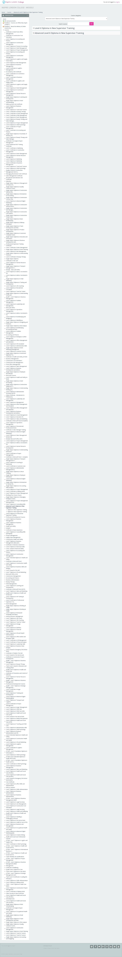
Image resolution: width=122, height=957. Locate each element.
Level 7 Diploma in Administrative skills (16, 727)
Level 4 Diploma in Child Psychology (15, 124)
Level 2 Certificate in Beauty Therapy (16, 257)
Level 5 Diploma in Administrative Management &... (15, 468)
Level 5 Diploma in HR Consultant (15, 344)
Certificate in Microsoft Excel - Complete (17, 457)
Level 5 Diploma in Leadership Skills (15, 644)
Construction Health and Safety (14, 539)
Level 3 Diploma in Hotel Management (16, 48)
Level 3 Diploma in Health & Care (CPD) (16, 822)
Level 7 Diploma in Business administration (13, 792)
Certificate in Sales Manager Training (16, 430)
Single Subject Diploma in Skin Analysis (16, 326)
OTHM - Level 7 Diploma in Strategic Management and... (16, 874)
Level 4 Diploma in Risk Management (16, 62)
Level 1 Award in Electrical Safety (15, 548)
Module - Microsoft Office (13, 269)
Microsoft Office (10, 307)
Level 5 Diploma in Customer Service (16, 351)
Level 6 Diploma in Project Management (17, 441)
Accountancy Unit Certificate (13, 72)
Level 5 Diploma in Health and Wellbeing (17, 811)
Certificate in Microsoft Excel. (14, 561)
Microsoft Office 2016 (12, 574)
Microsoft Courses (11, 375)
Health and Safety (11, 526)
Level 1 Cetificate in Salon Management (16, 247)
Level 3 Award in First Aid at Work (15, 716)
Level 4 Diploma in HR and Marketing (16, 742)
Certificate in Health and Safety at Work (16, 357)
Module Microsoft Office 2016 (14, 439)
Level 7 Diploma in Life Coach (14, 618)
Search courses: (63, 24)
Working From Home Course (13, 495)
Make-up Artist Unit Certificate (14, 104)
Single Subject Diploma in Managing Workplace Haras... (15, 497)
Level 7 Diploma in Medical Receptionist (16, 718)
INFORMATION (10, 899)
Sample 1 (8, 528)
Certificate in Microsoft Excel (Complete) (17, 420)
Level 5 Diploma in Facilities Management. (13, 301)
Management (9, 865)
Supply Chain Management (13, 537)
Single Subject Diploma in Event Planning (17, 249)
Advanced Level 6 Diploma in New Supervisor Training (59, 33)
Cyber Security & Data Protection (15, 893)
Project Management (12, 535)
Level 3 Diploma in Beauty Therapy (15, 664)
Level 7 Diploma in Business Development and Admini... (13, 412)
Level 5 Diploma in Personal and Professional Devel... (14, 427)
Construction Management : (13, 576)
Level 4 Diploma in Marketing (14, 159)
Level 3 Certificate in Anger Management (13, 690)
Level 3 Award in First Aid (13, 570)
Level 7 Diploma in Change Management (13, 624)
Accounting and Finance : (12, 578)
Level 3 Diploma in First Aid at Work (15, 820)
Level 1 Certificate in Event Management (17, 113)
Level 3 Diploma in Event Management (16, 153)
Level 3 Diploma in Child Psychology (15, 168)
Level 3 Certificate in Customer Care (15, 466)
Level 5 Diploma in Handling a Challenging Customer (14, 817)
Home (4, 19)
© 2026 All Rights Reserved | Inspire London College (12, 954)
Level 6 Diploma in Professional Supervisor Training (14, 514)
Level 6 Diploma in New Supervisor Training (55, 28)
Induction (8, 181)
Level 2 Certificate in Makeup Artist (15, 491)
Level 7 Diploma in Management (15, 402)
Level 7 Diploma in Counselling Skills (15, 504)
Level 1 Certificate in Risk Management (16, 115)
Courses (7, 30)
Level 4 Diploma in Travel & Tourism (16, 933)
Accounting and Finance (12, 335)
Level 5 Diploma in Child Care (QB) (15, 711)
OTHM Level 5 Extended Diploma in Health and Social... (15, 757)
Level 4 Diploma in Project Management (17, 123)
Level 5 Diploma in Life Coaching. (15, 286)
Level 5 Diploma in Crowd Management (16, 415)
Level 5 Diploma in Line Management (16, 804)
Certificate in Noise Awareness (14, 530)
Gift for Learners (10, 787)
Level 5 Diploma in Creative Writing (15, 835)
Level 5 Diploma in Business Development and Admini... (13, 369)
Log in (117, 2)
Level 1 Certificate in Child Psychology (16, 764)
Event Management (11, 604)
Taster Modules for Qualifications (15, 856)
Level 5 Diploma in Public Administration (17, 880)
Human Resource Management (14, 616)
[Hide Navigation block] (26, 15)
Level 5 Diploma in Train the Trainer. (16, 291)
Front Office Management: (13, 364)
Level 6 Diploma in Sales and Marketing (16, 769)
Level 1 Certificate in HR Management (16, 640)
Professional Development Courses (15, 517)
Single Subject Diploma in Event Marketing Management (14, 348)
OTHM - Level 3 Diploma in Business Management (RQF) (16, 863)
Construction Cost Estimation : (14, 360)
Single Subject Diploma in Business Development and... (15, 241)
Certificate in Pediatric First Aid (14, 653)
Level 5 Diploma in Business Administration (13, 795)
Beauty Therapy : (10, 582)
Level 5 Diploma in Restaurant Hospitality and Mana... (14, 613)
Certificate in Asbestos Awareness (15, 545)
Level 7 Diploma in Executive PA (14, 417)
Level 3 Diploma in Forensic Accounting (16, 46)
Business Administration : (13, 580)
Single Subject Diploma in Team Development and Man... (14, 227)
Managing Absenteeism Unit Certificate (16, 174)
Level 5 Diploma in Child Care (14, 709)
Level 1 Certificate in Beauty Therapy (16, 111)
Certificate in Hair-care (12, 260)
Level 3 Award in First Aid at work (15, 655)
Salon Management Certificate (14, 176)
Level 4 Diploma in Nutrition (13, 627)
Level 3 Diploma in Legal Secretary (15, 809)
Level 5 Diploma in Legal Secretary (15, 802)
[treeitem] (15, 19)
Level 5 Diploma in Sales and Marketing (16, 419)
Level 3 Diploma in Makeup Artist (15, 882)
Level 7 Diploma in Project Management (17, 493)
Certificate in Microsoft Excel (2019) (15, 589)
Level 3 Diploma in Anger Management (16, 707)
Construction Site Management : (14, 362)
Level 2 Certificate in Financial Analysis (16, 642)
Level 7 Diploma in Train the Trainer (15, 622)
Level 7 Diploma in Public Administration (17, 789)
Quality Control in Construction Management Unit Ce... (14, 171)
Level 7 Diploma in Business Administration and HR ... (13, 732)
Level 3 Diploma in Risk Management (16, 251)
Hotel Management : (11, 583)
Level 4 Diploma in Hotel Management (16, 88)
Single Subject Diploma (12, 259)
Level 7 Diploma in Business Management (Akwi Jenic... (13, 542)
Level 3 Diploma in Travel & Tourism (16, 935)
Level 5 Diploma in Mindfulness (14, 320)
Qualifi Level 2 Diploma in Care (14, 869)
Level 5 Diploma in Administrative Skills (16, 346)
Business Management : (12, 358)
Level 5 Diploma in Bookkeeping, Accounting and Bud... (15, 328)
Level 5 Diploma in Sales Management (16, 366)
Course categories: (76, 15)
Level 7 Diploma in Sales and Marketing (16, 591)
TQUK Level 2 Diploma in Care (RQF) (16, 871)
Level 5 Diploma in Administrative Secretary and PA (15, 392)
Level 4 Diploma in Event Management (16, 117)
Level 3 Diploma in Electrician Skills (15, 546)
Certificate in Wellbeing (12, 867)
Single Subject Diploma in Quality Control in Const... (15, 187)
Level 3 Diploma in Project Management (17, 50)
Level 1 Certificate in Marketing (14, 148)
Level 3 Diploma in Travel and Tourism (16, 109)
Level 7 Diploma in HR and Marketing (16, 572)
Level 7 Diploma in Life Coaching (15, 620)
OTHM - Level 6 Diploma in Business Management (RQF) (16, 799)
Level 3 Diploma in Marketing (14, 161)
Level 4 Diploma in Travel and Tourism (16, 166)
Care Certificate (10, 782)
